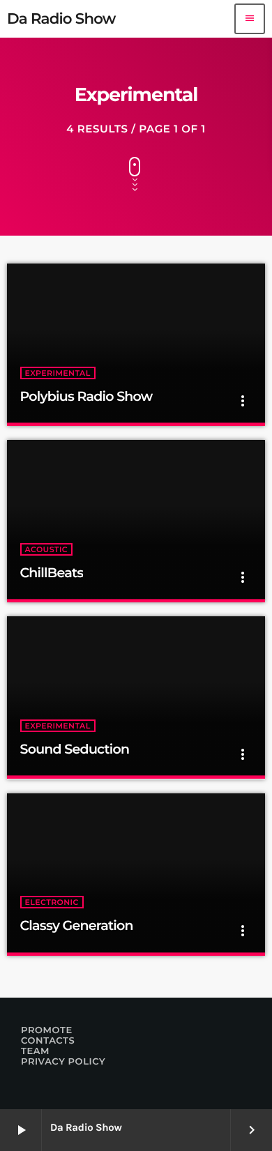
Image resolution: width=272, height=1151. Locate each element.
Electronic (52, 902)
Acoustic (46, 549)
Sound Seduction (75, 749)
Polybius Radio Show (86, 396)
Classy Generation (76, 925)
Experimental (58, 373)
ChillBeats (52, 573)
